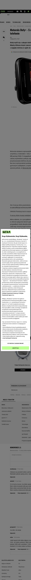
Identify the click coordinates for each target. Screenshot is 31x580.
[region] (15, 290)
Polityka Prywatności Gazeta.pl (10, 293)
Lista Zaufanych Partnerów (9, 338)
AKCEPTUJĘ (15, 348)
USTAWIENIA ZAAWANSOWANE (15, 343)
